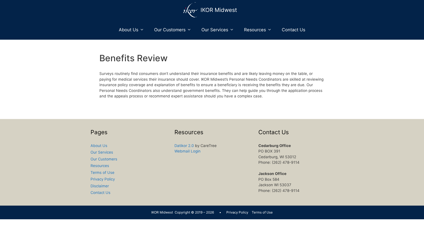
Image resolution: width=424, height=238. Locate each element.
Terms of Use (102, 172)
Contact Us (293, 29)
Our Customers (170, 29)
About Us (128, 29)
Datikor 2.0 (184, 145)
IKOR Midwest (219, 10)
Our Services (214, 29)
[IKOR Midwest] (192, 10)
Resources (255, 29)
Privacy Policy (103, 179)
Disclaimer (100, 186)
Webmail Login (187, 151)
